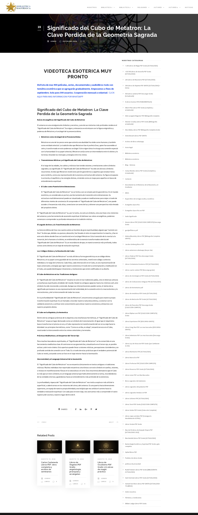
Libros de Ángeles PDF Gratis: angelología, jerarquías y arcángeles (75, 468)
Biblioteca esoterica (132, 153)
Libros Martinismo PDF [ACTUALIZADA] (138, 352)
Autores (158, 7)
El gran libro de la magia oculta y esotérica (139, 199)
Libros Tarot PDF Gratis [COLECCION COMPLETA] (141, 404)
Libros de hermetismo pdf (134, 288)
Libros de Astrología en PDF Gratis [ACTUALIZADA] (142, 276)
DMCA (127, 193)
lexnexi (53, 41)
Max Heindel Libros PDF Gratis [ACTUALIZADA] (140, 438)
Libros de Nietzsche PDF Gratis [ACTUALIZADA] (141, 299)
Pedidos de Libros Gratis (133, 458)
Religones (142, 7)
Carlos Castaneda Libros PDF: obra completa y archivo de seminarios (49, 467)
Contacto (128, 179)
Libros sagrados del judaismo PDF (136, 387)
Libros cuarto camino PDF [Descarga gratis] (140, 270)
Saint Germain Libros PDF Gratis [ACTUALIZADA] (141, 478)
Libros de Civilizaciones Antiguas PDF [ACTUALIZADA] (143, 282)
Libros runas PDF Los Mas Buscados (137, 375)
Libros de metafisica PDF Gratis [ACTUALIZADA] (141, 293)
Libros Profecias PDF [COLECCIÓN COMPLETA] (140, 363)
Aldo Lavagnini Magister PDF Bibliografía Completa (142, 116)
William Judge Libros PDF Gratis (136, 503)
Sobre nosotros (130, 492)
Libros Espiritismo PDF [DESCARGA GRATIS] (139, 321)
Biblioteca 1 (106, 7)
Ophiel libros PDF (131, 452)
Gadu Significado (131, 216)
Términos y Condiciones (133, 498)
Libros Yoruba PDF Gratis (133, 424)
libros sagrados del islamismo (135, 381)
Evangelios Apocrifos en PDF (135, 210)
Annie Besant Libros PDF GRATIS (136, 136)
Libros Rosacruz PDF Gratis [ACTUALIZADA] (139, 369)
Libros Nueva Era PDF (132, 357)
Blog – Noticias (130, 165)
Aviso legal (129, 147)
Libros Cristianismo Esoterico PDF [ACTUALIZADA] (142, 264)
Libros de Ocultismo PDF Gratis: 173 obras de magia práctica (105, 467)
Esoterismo (67, 41)
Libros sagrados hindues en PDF (136, 393)
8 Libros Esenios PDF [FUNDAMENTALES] (138, 102)
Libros (47, 481)
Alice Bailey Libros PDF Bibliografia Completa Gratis (142, 130)
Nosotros (91, 7)
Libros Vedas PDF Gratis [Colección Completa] (140, 410)
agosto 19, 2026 (48, 459)
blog (75, 41)
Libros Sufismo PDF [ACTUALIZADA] (137, 398)
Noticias (189, 7)
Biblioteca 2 (125, 7)
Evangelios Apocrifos (132, 205)
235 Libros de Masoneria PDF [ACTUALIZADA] (140, 80)
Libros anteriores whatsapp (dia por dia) (139, 250)
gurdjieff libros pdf (131, 230)
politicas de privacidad (133, 464)
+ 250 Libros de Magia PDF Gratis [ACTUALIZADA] (141, 66)
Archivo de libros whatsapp (134, 142)
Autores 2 (173, 7)
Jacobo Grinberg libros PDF (134, 244)
